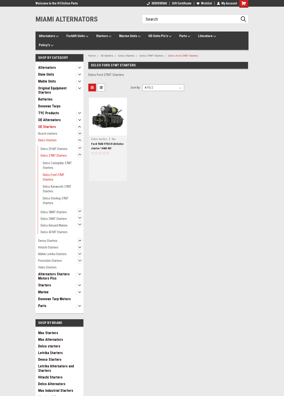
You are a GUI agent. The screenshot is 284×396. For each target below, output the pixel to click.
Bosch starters (47, 134)
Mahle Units (47, 81)
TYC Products (48, 113)
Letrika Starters (50, 353)
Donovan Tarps (49, 106)
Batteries (45, 99)
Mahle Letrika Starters (52, 254)
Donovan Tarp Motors (54, 299)
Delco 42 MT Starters (54, 232)
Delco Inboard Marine (54, 225)
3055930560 (159, 3)
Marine (43, 292)
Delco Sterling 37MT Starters (55, 200)
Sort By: (135, 87)
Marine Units (128, 36)
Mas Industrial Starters (55, 390)
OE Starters (47, 127)
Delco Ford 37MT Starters (53, 177)
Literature (205, 36)
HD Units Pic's (158, 36)
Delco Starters (47, 140)
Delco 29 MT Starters (54, 149)
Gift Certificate (181, 3)
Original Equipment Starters (52, 90)
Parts (183, 36)
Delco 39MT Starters (54, 219)
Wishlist (206, 3)
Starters (102, 36)
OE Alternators (49, 120)
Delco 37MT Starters (54, 156)
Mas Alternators (50, 339)
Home (92, 55)
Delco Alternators (51, 384)
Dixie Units (46, 74)
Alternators (47, 36)
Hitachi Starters (48, 247)
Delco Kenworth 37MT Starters (57, 189)
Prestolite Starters (50, 261)
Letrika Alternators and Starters (56, 368)
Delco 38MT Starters (54, 212)
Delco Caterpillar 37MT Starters (57, 165)
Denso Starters (47, 241)
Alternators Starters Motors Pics (54, 276)
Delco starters (49, 346)
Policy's (45, 45)
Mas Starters (48, 333)
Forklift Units (75, 36)
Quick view (108, 132)
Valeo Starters (47, 267)
